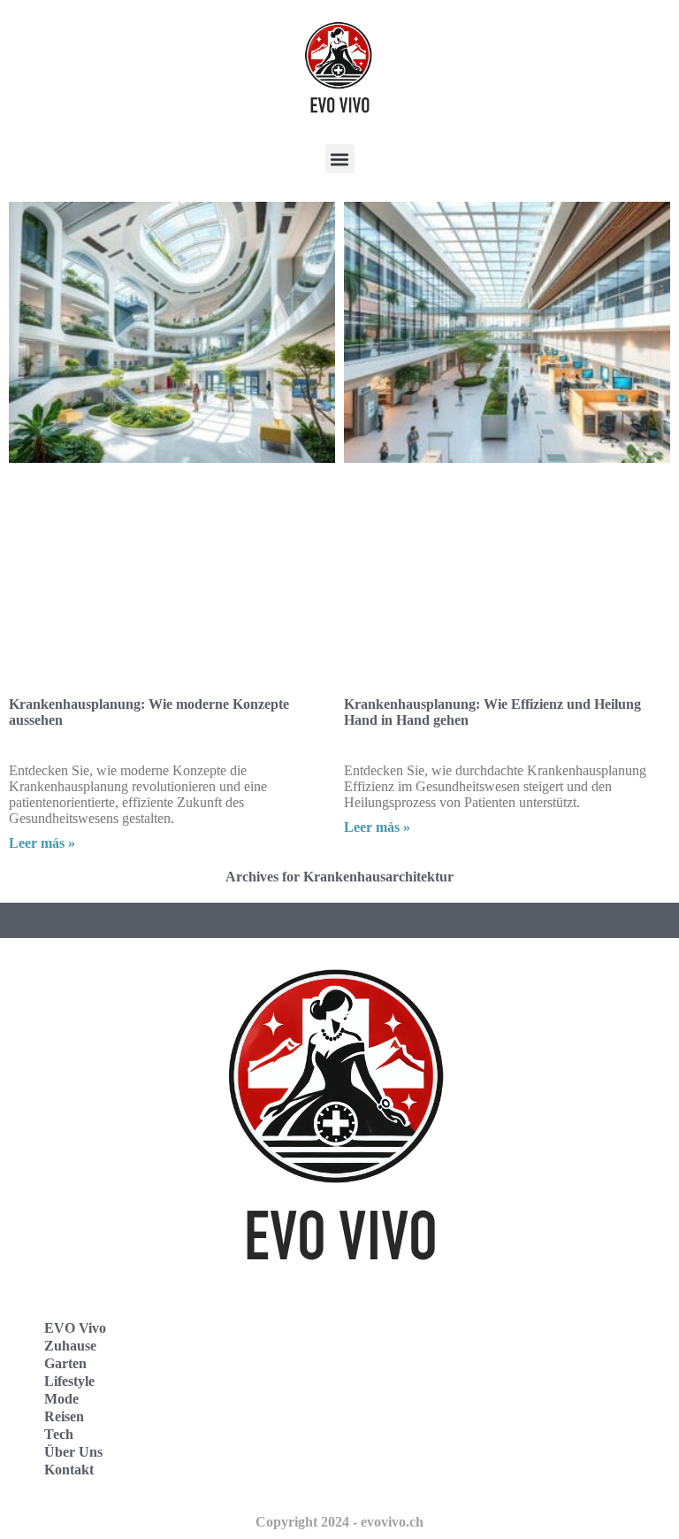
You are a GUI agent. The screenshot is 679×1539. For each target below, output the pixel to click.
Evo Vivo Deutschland (433, 1340)
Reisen (64, 1416)
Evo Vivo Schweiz (419, 1457)
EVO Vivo (75, 1327)
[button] (340, 158)
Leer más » (42, 842)
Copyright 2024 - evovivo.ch (339, 1521)
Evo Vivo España (417, 1379)
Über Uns (73, 1451)
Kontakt (69, 1469)
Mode (61, 1398)
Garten (65, 1363)
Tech (58, 1434)
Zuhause (70, 1345)
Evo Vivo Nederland (427, 1418)
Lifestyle (69, 1381)
